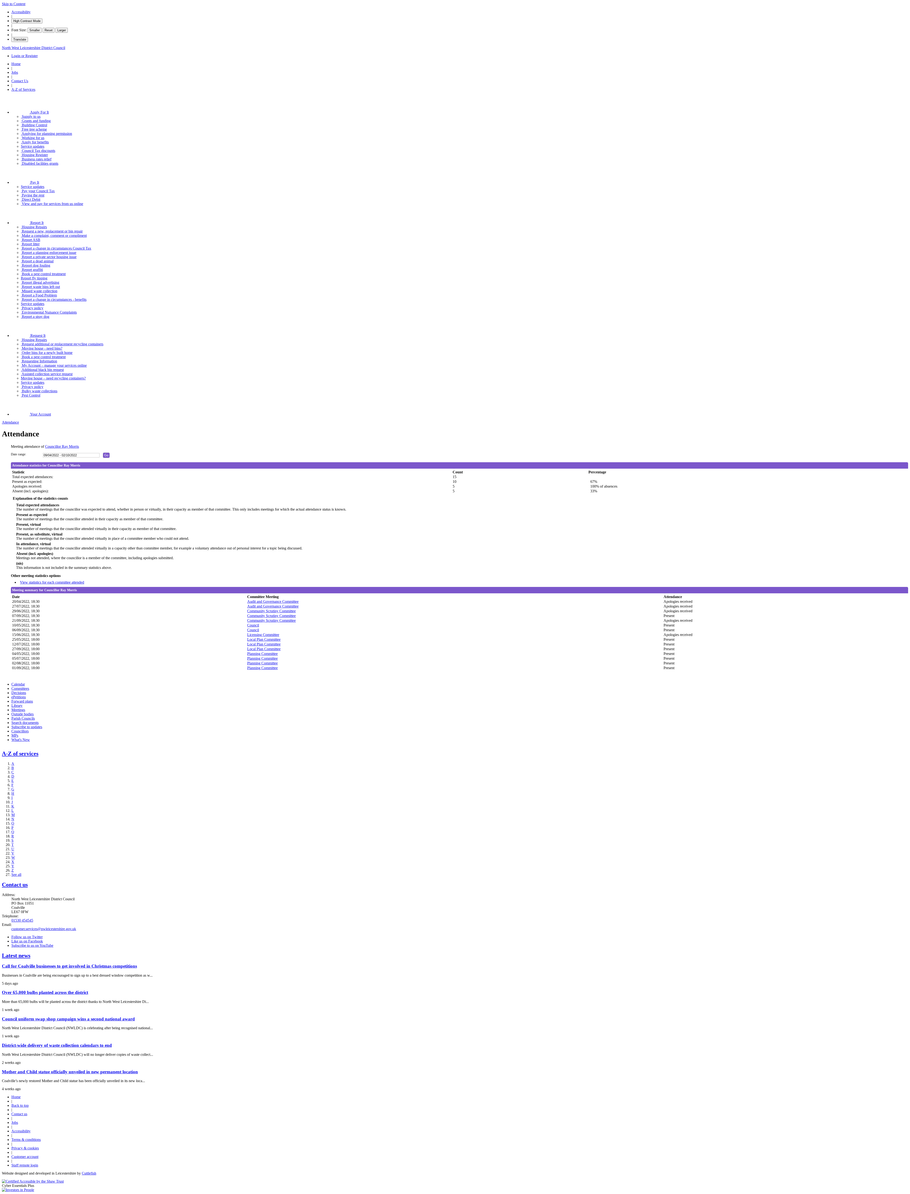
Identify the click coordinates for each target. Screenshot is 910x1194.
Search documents (25, 723)
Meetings (18, 710)
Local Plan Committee (264, 639)
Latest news (16, 955)
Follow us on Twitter (27, 937)
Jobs (14, 72)
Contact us (15, 885)
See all (16, 875)
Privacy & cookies (25, 1148)
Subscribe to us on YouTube (32, 945)
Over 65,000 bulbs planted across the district (45, 992)
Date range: (18, 454)
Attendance (10, 422)
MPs (14, 735)
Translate (19, 39)
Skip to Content (13, 4)
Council (253, 625)
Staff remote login (24, 1165)
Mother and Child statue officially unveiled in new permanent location (70, 1071)
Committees (20, 688)
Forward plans (22, 701)
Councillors (20, 731)
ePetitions (18, 697)
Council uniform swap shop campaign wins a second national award (68, 1018)
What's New (20, 740)
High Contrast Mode (27, 21)
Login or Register (24, 56)
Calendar (18, 684)
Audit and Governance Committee (273, 601)
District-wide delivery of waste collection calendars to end (57, 1045)
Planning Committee (262, 654)
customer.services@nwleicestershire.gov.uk (43, 929)
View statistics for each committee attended (52, 582)
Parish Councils (23, 718)
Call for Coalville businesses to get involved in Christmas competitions (69, 966)
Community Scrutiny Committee (271, 611)
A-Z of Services (23, 89)
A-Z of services (20, 753)
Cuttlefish (89, 1173)
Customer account (24, 1157)
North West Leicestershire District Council (33, 48)
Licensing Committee (263, 635)
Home (16, 64)
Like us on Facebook (27, 941)
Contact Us (19, 81)
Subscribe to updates (26, 727)
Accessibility (21, 12)
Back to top (20, 1105)
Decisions (18, 693)
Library (17, 706)
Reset (49, 30)
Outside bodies (22, 714)
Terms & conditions (26, 1140)
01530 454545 (22, 920)
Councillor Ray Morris (62, 446)
